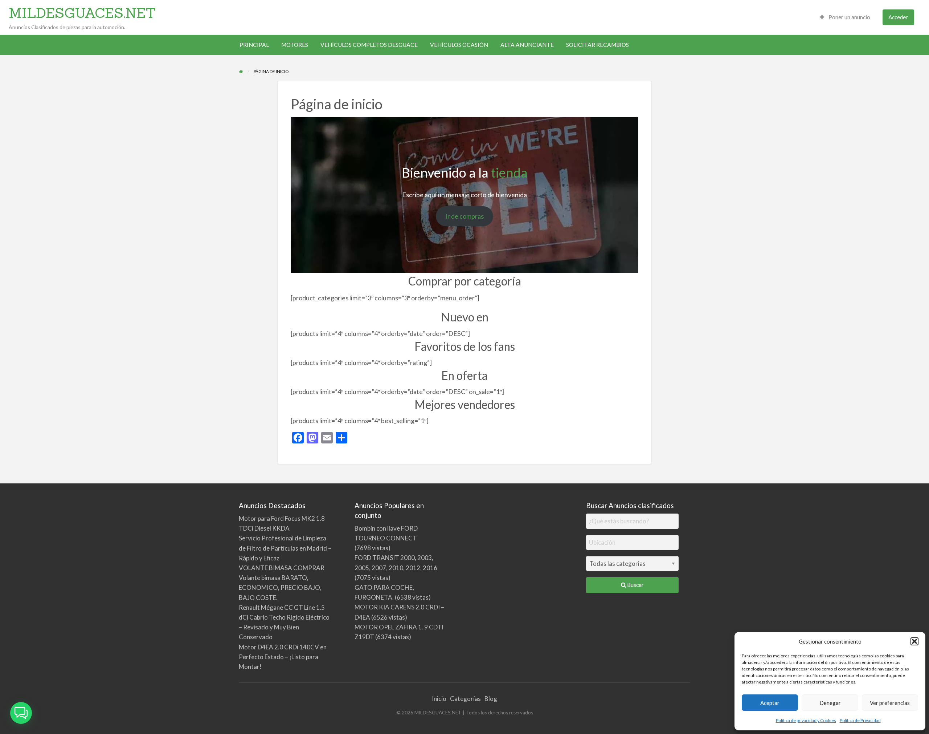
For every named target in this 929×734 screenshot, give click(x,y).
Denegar (830, 702)
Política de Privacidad (860, 720)
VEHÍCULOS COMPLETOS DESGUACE (369, 44)
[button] (914, 641)
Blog (490, 698)
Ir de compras (464, 216)
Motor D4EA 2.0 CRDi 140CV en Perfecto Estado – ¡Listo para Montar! (283, 656)
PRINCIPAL (254, 44)
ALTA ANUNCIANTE (527, 44)
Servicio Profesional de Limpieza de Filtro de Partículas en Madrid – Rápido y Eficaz (285, 547)
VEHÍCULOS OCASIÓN (459, 44)
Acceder (898, 17)
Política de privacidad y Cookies (806, 720)
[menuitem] (845, 17)
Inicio (439, 698)
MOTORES (294, 44)
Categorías (465, 698)
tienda (509, 173)
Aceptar (769, 702)
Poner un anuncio (848, 17)
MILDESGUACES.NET (82, 12)
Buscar (635, 584)
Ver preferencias (890, 702)
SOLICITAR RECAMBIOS (597, 44)
